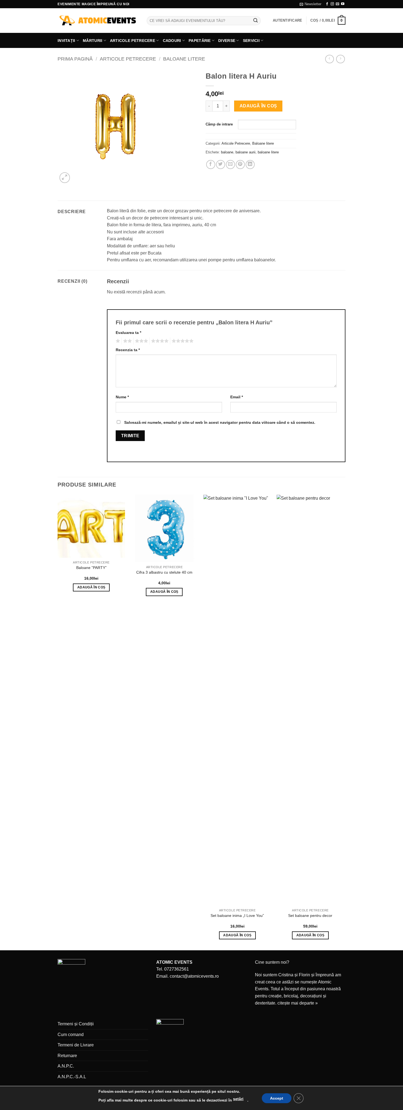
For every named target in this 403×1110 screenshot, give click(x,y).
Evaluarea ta (128, 332)
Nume (122, 397)
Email (236, 397)
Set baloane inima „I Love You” (237, 915)
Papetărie (200, 40)
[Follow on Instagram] (332, 4)
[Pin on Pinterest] (240, 164)
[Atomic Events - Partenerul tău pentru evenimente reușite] (98, 20)
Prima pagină (75, 59)
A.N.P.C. (66, 1066)
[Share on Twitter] (220, 164)
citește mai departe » (297, 1003)
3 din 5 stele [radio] (140, 341)
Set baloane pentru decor (310, 915)
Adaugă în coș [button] (91, 587)
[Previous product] (340, 59)
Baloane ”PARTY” (91, 567)
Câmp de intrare (219, 124)
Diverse (226, 40)
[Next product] (329, 59)
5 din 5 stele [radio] (182, 341)
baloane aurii (245, 152)
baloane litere (268, 152)
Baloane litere (184, 59)
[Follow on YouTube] (342, 4)
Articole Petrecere (128, 59)
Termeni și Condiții (76, 1024)
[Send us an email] (337, 4)
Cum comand (71, 1034)
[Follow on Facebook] (327, 4)
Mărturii (92, 40)
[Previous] (58, 722)
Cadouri (172, 40)
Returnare (67, 1055)
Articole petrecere (132, 40)
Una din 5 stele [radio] (117, 341)
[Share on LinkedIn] (250, 164)
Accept (276, 1098)
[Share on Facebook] (210, 164)
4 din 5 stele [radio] (159, 341)
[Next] (344, 722)
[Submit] (255, 20)
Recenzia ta (128, 350)
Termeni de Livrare (76, 1045)
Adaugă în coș (258, 106)
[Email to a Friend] (230, 164)
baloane (227, 152)
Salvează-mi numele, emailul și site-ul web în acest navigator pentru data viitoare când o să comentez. (219, 422)
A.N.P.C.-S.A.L (72, 1076)
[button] (310, 4)
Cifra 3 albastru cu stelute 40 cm (164, 572)
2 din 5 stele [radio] (126, 341)
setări (238, 1099)
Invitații (66, 40)
